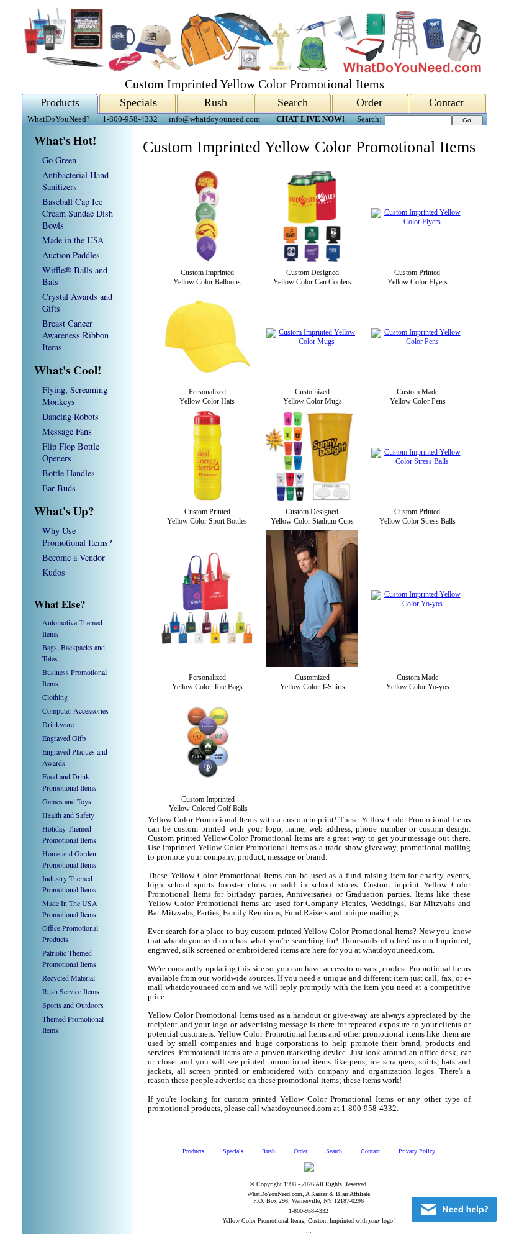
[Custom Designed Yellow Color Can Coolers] (312, 259)
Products (59, 102)
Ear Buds (59, 488)
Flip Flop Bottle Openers (70, 452)
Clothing (55, 697)
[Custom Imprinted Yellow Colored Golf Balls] (207, 786)
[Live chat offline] (454, 1209)
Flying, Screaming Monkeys (74, 395)
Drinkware (58, 724)
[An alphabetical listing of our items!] (251, 69)
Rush (215, 102)
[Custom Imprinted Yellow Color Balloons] (207, 259)
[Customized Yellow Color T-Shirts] (312, 664)
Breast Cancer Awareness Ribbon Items (75, 335)
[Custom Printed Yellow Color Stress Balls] (417, 461)
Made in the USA (73, 240)
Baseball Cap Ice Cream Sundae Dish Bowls (77, 213)
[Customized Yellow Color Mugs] (312, 341)
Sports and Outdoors (73, 1005)
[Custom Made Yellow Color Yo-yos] (417, 603)
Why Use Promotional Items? (77, 536)
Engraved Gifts (64, 738)
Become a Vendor (73, 557)
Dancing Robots (70, 416)
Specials (138, 102)
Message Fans (67, 431)
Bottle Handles (68, 473)
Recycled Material (68, 977)
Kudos (53, 572)
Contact (446, 102)
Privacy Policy (417, 1151)
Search (292, 102)
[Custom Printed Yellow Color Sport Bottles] (207, 498)
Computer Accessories (75, 710)
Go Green (59, 160)
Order (369, 102)
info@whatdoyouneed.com (214, 119)
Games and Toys (66, 801)
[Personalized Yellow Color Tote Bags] (207, 641)
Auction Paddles (71, 255)
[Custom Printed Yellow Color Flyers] (417, 221)
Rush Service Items (70, 991)
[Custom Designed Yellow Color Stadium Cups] (312, 498)
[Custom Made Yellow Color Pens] (417, 341)
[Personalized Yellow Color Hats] (207, 378)
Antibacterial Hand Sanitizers (75, 181)
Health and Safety (68, 815)
